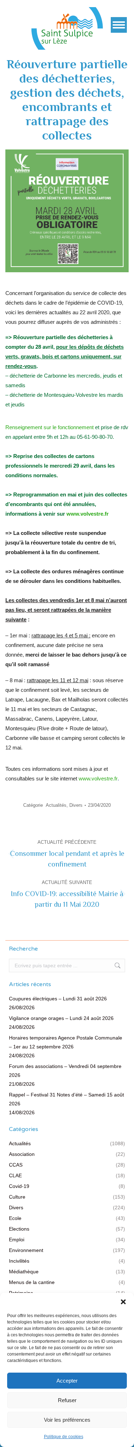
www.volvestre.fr (87, 514)
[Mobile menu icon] (119, 25)
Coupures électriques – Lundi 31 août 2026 (58, 998)
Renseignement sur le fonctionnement (49, 427)
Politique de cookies (63, 1436)
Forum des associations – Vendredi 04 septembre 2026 (65, 1070)
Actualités (56, 805)
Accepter (67, 1381)
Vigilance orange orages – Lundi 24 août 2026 (61, 1018)
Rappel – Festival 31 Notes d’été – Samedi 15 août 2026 (66, 1099)
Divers (76, 805)
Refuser (67, 1400)
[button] (123, 1301)
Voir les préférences (67, 1420)
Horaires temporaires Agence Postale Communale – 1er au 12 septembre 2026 (65, 1042)
